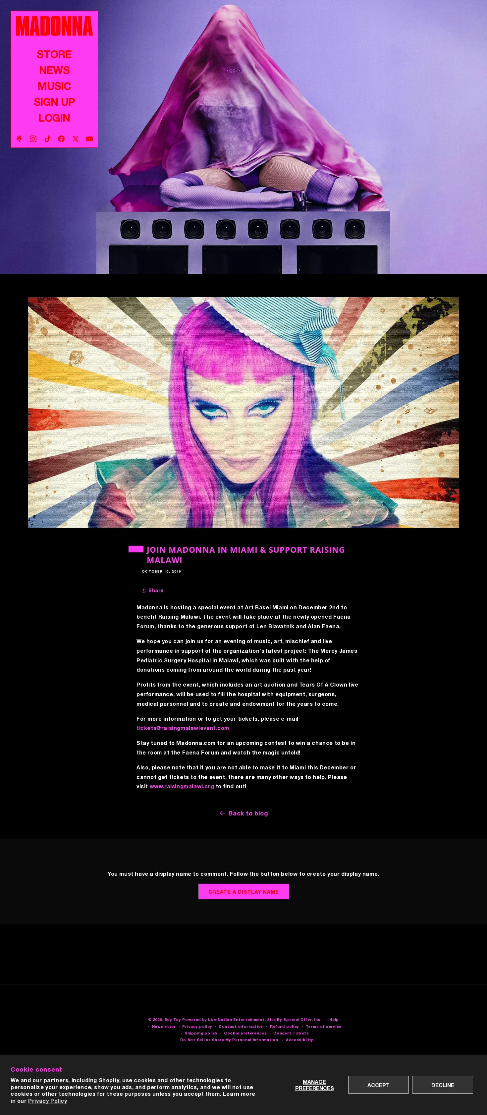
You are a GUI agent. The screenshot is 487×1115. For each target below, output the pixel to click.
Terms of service (324, 1026)
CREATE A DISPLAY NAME (243, 892)
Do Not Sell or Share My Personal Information (229, 1039)
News (54, 70)
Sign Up (54, 101)
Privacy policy (197, 1026)
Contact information (241, 1026)
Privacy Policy (47, 1100)
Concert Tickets (291, 1033)
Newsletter (164, 1026)
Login (54, 117)
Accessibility (299, 1039)
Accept (378, 1085)
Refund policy (284, 1026)
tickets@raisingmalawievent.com (182, 728)
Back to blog (248, 813)
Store (54, 54)
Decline (442, 1085)
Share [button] (156, 590)
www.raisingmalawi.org (182, 786)
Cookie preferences (245, 1033)
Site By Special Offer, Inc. (294, 1019)
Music (54, 86)
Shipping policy (201, 1033)
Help (334, 1019)
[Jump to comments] (243, 412)
